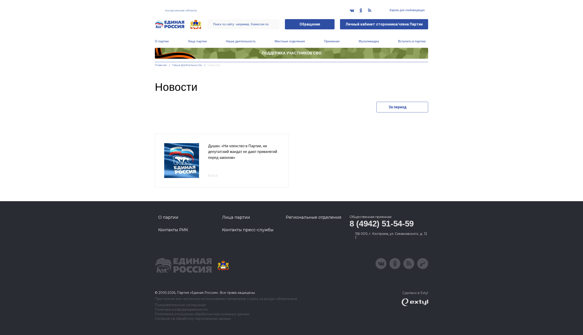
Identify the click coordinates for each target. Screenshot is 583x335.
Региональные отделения (313, 217)
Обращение (309, 24)
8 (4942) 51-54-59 (382, 223)
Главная (161, 65)
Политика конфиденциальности (181, 310)
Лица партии (197, 41)
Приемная (332, 41)
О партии (162, 41)
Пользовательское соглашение (180, 305)
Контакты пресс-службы (248, 229)
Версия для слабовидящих (407, 10)
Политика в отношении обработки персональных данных (202, 314)
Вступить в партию (412, 41)
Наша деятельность (241, 41)
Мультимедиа (369, 41)
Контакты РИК (173, 229)
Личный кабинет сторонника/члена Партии (384, 24)
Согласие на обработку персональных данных (193, 319)
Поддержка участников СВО (291, 53)
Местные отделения (290, 41)
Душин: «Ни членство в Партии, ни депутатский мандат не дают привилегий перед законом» (242, 152)
